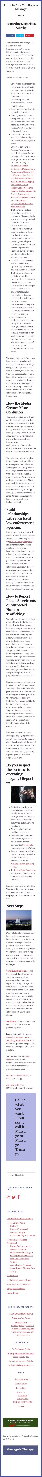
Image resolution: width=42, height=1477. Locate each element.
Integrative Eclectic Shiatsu (22, 188)
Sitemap (21, 1406)
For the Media (12, 1276)
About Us (21, 1392)
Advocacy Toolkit (13, 1085)
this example (27, 845)
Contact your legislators (16, 971)
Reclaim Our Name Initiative (18, 1075)
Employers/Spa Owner (16, 1289)
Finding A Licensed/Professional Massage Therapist (19, 1229)
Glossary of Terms (21, 1379)
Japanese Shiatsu (18, 191)
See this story (12, 1021)
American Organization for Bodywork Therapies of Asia (22, 203)
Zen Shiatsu (23, 197)
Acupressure (16, 166)
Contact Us (22, 1396)
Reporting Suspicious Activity (18, 1284)
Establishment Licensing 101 (21, 1252)
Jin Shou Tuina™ (26, 175)
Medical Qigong (27, 182)
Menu (21, 15)
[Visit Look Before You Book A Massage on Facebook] (18, 1198)
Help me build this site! (22, 1402)
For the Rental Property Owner (19, 1280)
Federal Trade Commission (25, 870)
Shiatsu (32, 197)
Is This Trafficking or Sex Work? (22, 1236)
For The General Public (16, 1223)
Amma (13, 172)
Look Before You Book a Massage (20, 1219)
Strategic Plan (22, 1399)
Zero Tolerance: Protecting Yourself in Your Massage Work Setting (22, 1268)
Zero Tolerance (21, 1323)
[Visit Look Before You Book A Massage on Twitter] (14, 1198)
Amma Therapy (24, 172)
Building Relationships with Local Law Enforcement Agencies (21, 1259)
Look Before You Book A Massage (21, 7)
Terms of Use (21, 1388)
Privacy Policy (21, 1384)
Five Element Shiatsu (19, 185)
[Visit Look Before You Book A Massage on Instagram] (8, 1198)
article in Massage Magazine (20, 542)
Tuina (18, 182)
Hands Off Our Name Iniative (21, 1314)
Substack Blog (12, 1293)
